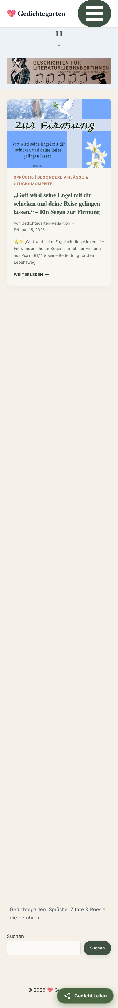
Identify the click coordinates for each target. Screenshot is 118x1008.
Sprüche (24, 177)
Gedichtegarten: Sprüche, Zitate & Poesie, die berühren (58, 914)
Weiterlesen (31, 274)
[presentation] (59, 133)
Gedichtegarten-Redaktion (45, 223)
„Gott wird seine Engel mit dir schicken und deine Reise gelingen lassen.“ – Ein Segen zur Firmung (57, 203)
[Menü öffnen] (94, 13)
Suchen (15, 936)
